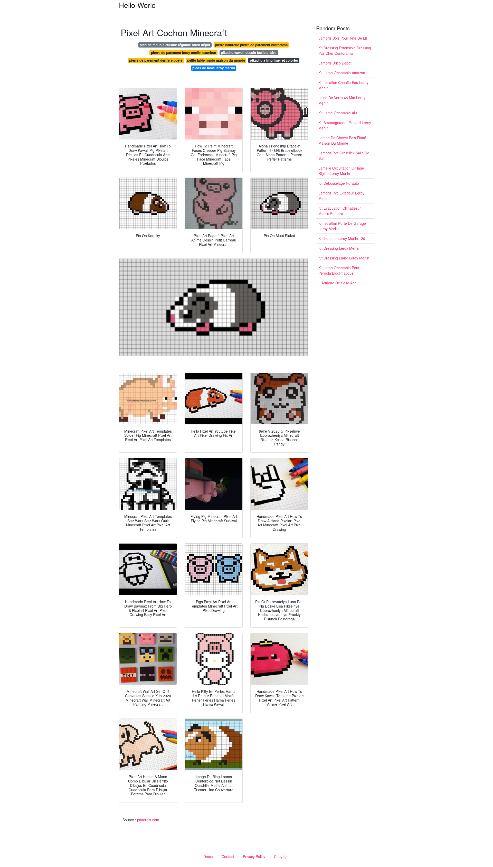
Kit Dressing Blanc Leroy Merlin (343, 257)
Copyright (282, 856)
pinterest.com (148, 819)
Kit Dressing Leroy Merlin (338, 248)
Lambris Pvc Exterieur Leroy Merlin (341, 195)
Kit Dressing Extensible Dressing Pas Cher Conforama (344, 50)
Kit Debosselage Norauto (338, 183)
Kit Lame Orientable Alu (337, 112)
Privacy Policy (254, 856)
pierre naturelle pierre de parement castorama (251, 44)
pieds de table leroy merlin (213, 68)
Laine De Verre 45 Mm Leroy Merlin (341, 100)
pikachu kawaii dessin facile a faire (248, 52)
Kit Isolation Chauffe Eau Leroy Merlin (343, 85)
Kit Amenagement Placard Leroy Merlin (344, 125)
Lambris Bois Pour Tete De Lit (342, 38)
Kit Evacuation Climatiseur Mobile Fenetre (339, 211)
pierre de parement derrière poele (155, 60)
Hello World (137, 5)
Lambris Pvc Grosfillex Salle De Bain (343, 155)
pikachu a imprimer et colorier (274, 60)
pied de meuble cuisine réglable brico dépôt (175, 44)
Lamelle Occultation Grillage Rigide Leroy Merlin (341, 170)
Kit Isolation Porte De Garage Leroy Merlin (342, 226)
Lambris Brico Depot (335, 63)
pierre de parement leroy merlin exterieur (183, 52)
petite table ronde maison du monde (216, 60)
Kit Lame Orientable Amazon (341, 72)
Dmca (208, 856)
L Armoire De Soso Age (337, 282)
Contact (228, 856)
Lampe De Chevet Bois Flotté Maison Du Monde (342, 140)
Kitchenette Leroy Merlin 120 (341, 238)
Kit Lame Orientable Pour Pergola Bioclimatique (338, 270)
